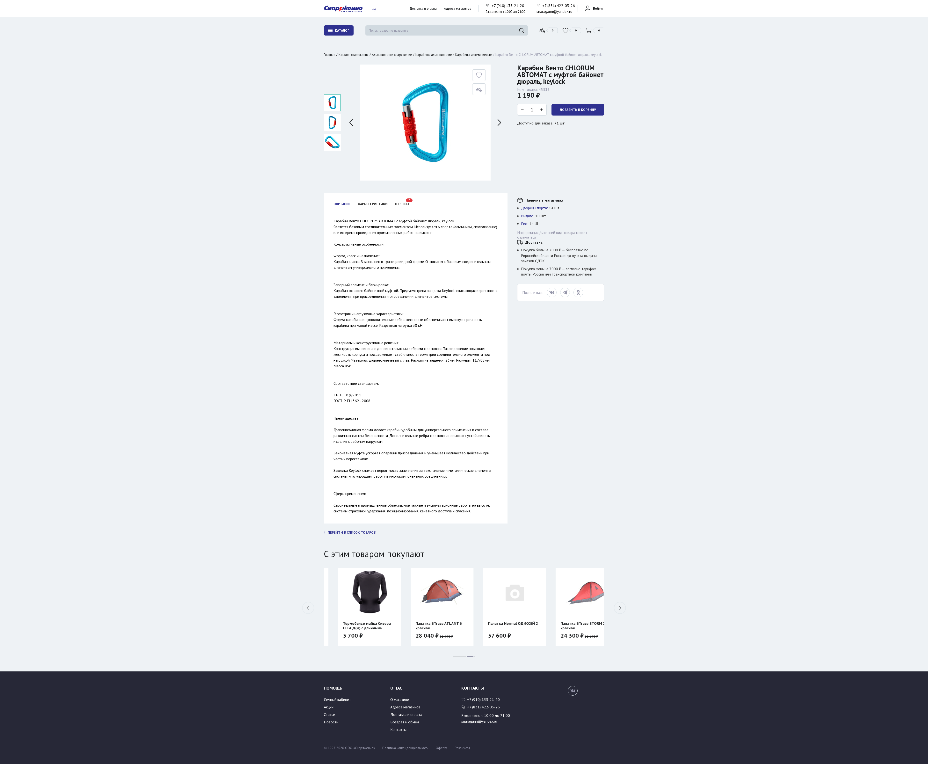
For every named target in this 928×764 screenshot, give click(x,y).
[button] (620, 608)
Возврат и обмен (404, 722)
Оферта (442, 747)
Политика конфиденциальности (405, 747)
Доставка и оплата (423, 8)
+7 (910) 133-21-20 (508, 5)
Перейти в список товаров (352, 532)
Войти (598, 8)
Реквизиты (462, 747)
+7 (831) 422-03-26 (559, 5)
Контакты (398, 729)
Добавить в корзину (578, 110)
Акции (329, 707)
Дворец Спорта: (534, 207)
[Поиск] (521, 30)
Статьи (329, 714)
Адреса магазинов (457, 8)
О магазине (399, 699)
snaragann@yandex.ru (554, 11)
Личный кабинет (337, 699)
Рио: (524, 223)
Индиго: (527, 215)
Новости (331, 722)
